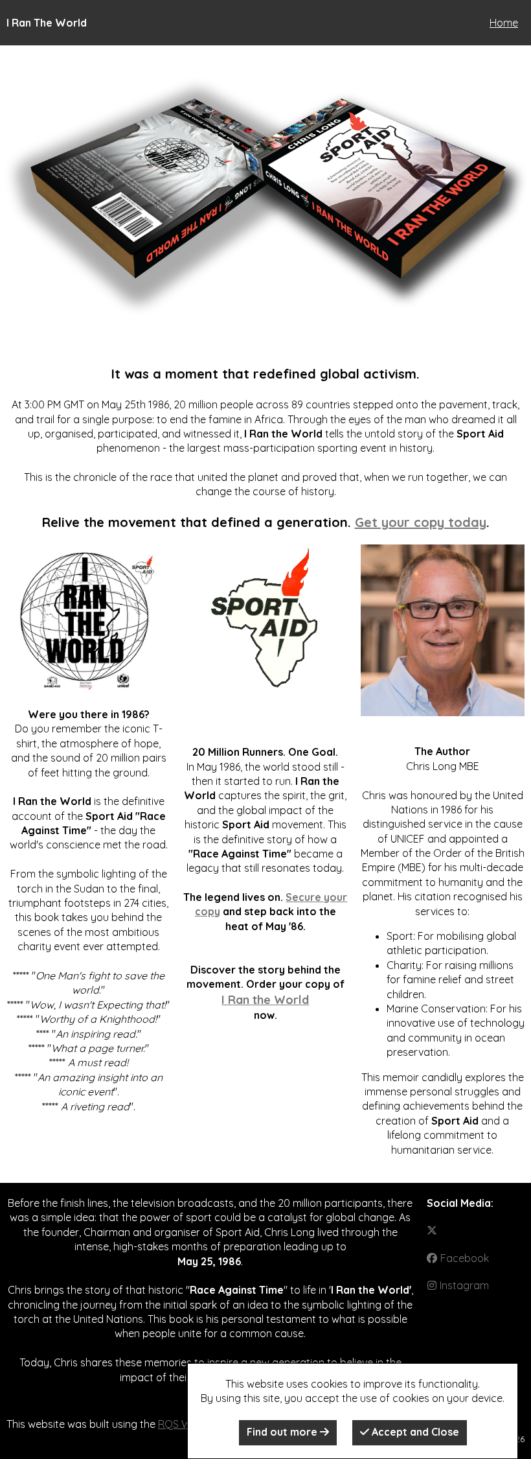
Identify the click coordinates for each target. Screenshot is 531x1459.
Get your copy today (420, 522)
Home (504, 22)
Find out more (283, 1431)
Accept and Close (414, 1431)
